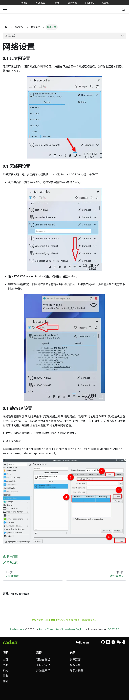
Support (89, 2)
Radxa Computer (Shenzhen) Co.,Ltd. (61, 629)
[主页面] (6, 27)
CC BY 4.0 (113, 629)
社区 (5, 681)
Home (23, 2)
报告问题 (12, 557)
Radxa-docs (17, 629)
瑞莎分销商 (76, 670)
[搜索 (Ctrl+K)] (123, 9)
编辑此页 (12, 562)
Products (40, 2)
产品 (5, 665)
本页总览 (10, 36)
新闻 (5, 670)
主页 (5, 659)
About (105, 2)
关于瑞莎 (75, 659)
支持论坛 (41, 665)
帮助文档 (41, 659)
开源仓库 (41, 670)
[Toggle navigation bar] (5, 9)
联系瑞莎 (75, 665)
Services (72, 2)
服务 (5, 676)
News (56, 2)
